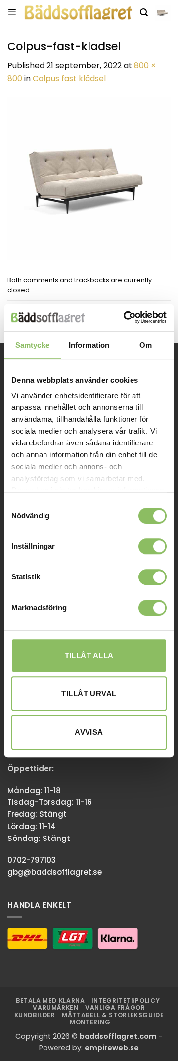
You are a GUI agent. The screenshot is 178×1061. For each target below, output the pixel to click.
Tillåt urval (88, 693)
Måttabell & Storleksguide (113, 1015)
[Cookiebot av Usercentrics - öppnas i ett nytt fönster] (126, 317)
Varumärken (55, 1007)
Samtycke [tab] (32, 345)
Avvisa (89, 732)
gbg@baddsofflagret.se (54, 872)
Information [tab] (89, 345)
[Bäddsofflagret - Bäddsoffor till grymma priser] (78, 12)
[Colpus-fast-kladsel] (89, 177)
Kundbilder (34, 1015)
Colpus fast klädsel (69, 78)
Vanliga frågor (115, 1007)
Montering (90, 1022)
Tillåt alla (89, 655)
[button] (11, 12)
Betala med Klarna (50, 1000)
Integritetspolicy (125, 1000)
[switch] (152, 546)
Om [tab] (145, 345)
